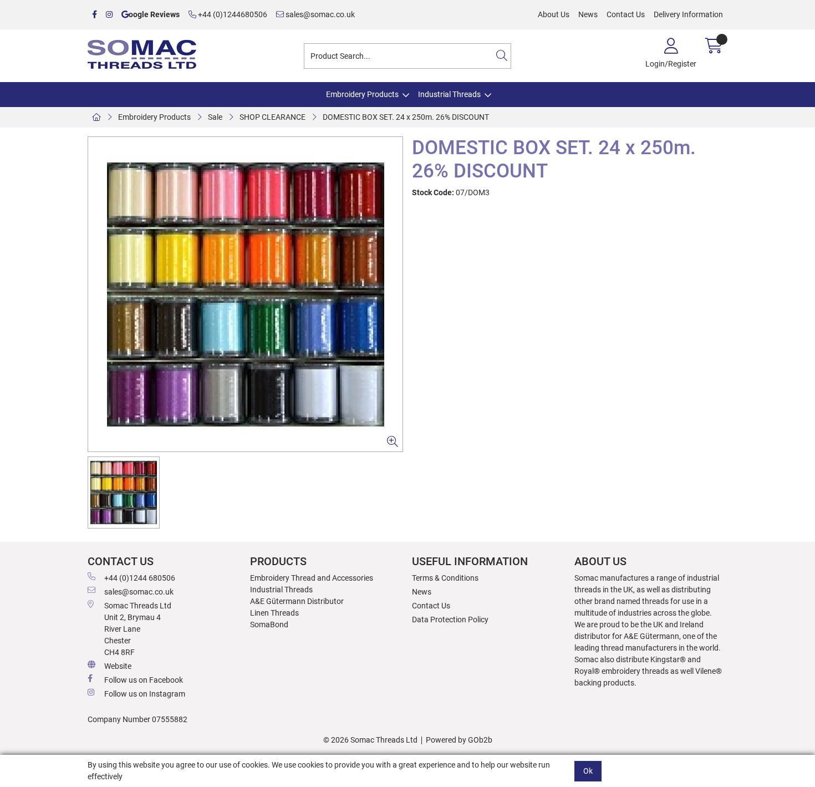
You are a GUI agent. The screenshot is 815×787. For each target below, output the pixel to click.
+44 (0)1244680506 (231, 14)
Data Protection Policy (450, 619)
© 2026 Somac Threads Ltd (370, 739)
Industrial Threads (449, 94)
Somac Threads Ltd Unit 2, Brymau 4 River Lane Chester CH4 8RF (137, 629)
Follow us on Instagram (144, 693)
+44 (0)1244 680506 (139, 577)
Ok (588, 770)
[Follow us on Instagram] (109, 14)
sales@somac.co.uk (319, 14)
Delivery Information (688, 14)
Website (117, 666)
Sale (215, 117)
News (588, 14)
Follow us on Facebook (143, 680)
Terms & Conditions (445, 577)
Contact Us (626, 14)
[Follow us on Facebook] (94, 14)
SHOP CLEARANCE (272, 117)
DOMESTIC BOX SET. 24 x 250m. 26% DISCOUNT (406, 117)
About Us (553, 14)
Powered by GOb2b (459, 739)
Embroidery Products (362, 94)
